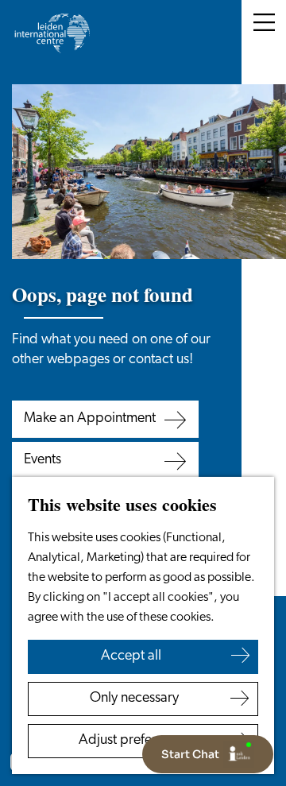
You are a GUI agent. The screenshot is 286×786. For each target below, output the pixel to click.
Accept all (131, 656)
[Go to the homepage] (51, 33)
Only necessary (134, 698)
